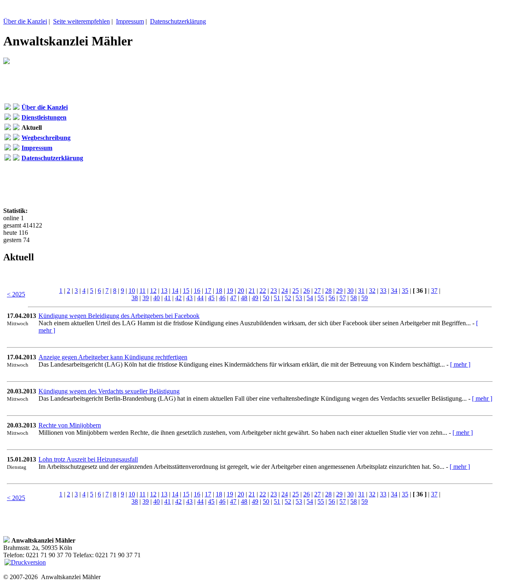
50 (266, 297)
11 (142, 290)
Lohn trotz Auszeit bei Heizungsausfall (88, 459)
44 (200, 297)
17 (208, 290)
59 (364, 297)
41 (167, 297)
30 (350, 290)
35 (405, 290)
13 (164, 290)
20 (241, 290)
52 (288, 297)
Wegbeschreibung (46, 137)
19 (230, 290)
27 (317, 290)
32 (372, 290)
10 (132, 290)
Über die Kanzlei (25, 21)
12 (153, 290)
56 (331, 297)
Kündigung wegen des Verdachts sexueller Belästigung (109, 391)
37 (434, 290)
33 (383, 290)
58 (353, 297)
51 (277, 297)
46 (222, 297)
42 (178, 297)
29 (339, 290)
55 (320, 297)
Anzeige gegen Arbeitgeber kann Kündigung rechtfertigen (113, 357)
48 (244, 297)
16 (197, 290)
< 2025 (16, 294)
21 (252, 290)
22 (263, 290)
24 (284, 290)
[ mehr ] (460, 364)
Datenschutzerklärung (178, 21)
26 (306, 290)
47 (233, 297)
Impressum (130, 21)
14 (175, 290)
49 (255, 297)
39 (145, 297)
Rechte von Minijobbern (70, 425)
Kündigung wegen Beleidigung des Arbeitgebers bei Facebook (119, 315)
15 (186, 290)
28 (328, 290)
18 (219, 290)
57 (342, 297)
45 (211, 297)
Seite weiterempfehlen (81, 21)
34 (394, 290)
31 (361, 290)
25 (295, 290)
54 (310, 297)
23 (273, 290)
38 (134, 297)
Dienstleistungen (43, 117)
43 (189, 297)
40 (156, 297)
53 (299, 297)
